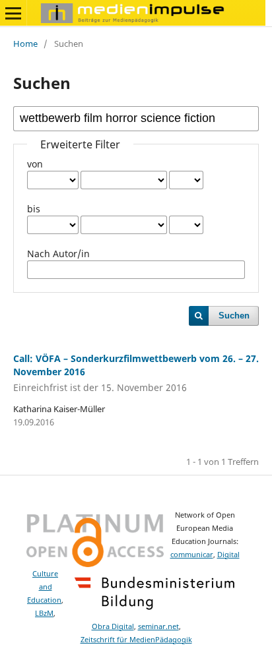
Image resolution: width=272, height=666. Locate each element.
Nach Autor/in (58, 253)
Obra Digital (113, 626)
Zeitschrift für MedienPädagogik (136, 639)
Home (25, 43)
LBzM (44, 613)
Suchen (234, 315)
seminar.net (158, 626)
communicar (191, 554)
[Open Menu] (13, 13)
